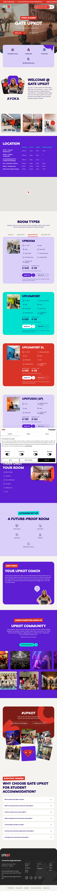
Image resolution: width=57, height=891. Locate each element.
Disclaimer (26, 888)
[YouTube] (40, 877)
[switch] (21, 454)
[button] (28, 192)
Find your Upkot (27, 864)
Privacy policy (19, 888)
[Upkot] (6, 855)
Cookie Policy (28, 446)
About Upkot (50, 864)
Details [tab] (28, 433)
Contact (39, 864)
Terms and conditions (36, 888)
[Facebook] (31, 877)
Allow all (46, 460)
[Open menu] (51, 7)
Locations (27, 868)
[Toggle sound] (21, 92)
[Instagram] (26, 877)
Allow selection (28, 460)
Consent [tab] (10, 433)
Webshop (39, 868)
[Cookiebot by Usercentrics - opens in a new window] (49, 430)
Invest (50, 868)
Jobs (50, 870)
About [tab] (47, 433)
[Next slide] (53, 123)
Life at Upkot (26, 871)
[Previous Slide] (5, 84)
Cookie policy (46, 888)
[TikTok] (35, 877)
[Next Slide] (21, 84)
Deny (10, 460)
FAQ (38, 866)
